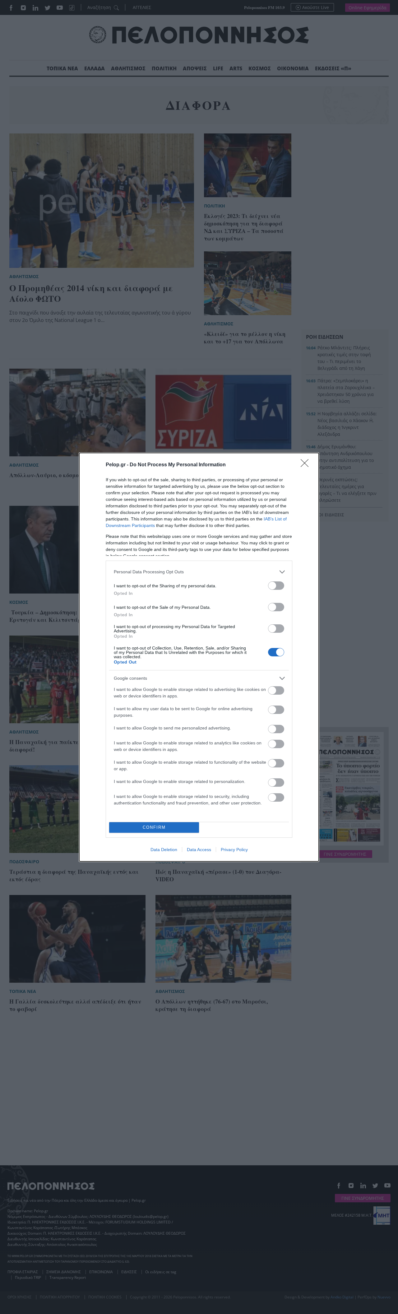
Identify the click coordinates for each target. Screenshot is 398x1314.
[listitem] (199, 572)
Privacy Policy (234, 849)
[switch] (276, 585)
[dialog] (199, 657)
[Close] (306, 465)
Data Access (199, 849)
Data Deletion (163, 849)
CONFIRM (154, 827)
